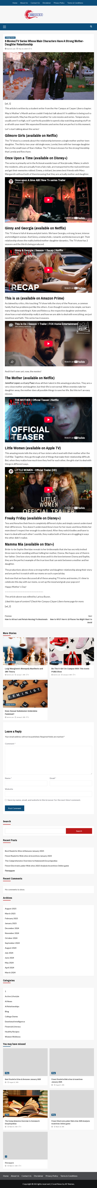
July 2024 (9, 953)
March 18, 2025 (60, 1127)
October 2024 (11, 938)
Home (15, 3)
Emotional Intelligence (15, 1021)
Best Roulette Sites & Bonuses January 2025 (24, 851)
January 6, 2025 (67, 675)
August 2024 (10, 948)
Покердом (10, 870)
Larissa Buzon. (43, 596)
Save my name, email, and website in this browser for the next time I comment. (44, 800)
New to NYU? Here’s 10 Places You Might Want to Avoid (71, 619)
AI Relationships (12, 1006)
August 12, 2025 (13, 1082)
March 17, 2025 (13, 1166)
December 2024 (12, 928)
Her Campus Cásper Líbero (50, 601)
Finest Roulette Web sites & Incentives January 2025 (28, 856)
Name (8, 778)
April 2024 (9, 967)
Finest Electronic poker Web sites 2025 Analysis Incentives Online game (37, 866)
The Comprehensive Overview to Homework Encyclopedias (31, 861)
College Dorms (10, 37)
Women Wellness (12, 1037)
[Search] (91, 26)
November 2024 (12, 933)
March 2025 (10, 913)
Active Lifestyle (12, 996)
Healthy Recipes (12, 1031)
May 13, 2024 (23, 49)
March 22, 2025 (13, 1127)
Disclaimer (47, 3)
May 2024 (9, 963)
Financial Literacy (13, 1026)
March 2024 (10, 972)
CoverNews (57, 1184)
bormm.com (11, 49)
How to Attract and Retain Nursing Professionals (26, 618)
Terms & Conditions (75, 3)
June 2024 (9, 958)
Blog (7, 1011)
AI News (8, 1001)
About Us (24, 3)
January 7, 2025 (21, 675)
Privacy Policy (59, 3)
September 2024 (12, 943)
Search (7, 821)
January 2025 (11, 923)
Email (53, 778)
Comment (10, 743)
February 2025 (11, 918)
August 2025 (10, 908)
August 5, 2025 (60, 1085)
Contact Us (35, 3)
